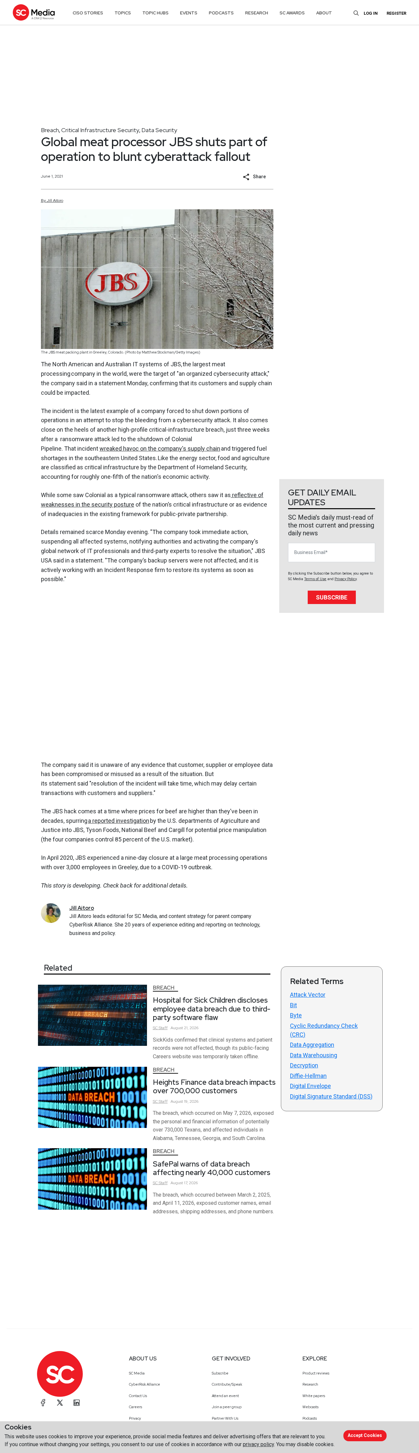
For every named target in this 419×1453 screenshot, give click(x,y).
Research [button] (256, 13)
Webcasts (310, 1407)
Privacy (135, 1418)
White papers (313, 1395)
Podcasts (309, 1418)
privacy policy (258, 1444)
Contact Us (138, 1395)
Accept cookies (365, 1435)
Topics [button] (123, 13)
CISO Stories (88, 13)
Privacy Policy (345, 579)
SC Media (137, 1373)
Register (396, 13)
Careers (135, 1407)
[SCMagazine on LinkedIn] (77, 1403)
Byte (296, 1015)
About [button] (324, 13)
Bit (293, 1005)
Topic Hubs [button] (155, 13)
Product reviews (315, 1373)
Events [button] (188, 13)
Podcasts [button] (221, 13)
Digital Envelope (310, 1085)
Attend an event (225, 1395)
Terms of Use (315, 579)
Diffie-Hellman (308, 1075)
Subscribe (331, 597)
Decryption (304, 1065)
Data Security (159, 130)
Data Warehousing (313, 1055)
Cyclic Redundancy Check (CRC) (324, 1030)
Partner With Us (225, 1418)
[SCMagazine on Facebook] (43, 1403)
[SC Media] (34, 12)
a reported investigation (118, 820)
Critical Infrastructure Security (100, 130)
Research (310, 1384)
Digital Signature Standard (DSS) (331, 1096)
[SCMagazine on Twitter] (60, 1403)
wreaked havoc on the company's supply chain (160, 448)
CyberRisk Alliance (144, 1384)
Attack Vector (307, 994)
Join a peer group (227, 1407)
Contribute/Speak (227, 1384)
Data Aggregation (312, 1044)
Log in (371, 13)
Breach (50, 130)
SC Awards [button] (292, 13)
